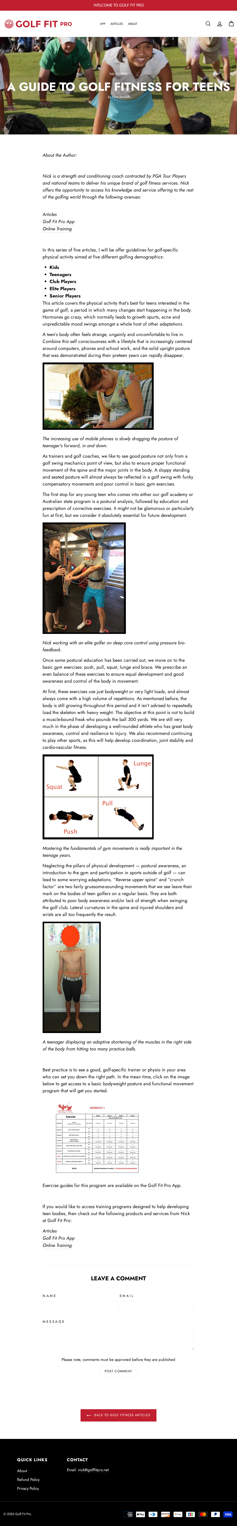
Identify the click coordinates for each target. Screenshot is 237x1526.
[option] (118, 5)
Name (49, 1295)
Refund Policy (28, 1479)
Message (54, 1321)
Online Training (57, 228)
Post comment (118, 1371)
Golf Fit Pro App (164, 1185)
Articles (116, 24)
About (132, 24)
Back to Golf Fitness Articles (121, 1415)
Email (127, 1295)
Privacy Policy (28, 1488)
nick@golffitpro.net (93, 1470)
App (102, 24)
